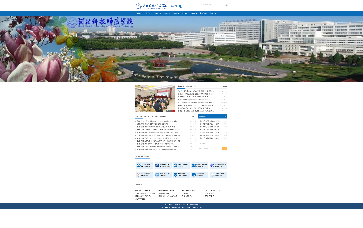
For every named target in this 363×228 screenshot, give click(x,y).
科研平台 (194, 13)
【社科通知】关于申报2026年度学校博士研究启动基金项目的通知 (166, 143)
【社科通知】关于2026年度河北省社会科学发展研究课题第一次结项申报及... (166, 146)
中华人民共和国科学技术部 (166, 190)
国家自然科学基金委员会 (142, 190)
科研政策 (167, 13)
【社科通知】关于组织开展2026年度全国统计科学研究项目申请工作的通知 (166, 129)
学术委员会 (203, 13)
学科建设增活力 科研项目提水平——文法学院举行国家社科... (202, 105)
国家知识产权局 (209, 195)
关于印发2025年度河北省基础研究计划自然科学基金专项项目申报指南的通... (166, 120)
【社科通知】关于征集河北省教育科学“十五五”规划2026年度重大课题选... (166, 132)
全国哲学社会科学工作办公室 (213, 190)
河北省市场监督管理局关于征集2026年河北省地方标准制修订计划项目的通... (166, 135)
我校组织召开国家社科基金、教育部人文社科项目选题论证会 (202, 110)
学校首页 (140, 13)
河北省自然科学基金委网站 (143, 195)
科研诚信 (176, 13)
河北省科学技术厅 (163, 192)
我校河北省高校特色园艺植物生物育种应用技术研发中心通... (202, 96)
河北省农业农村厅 (210, 192)
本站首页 (149, 13)
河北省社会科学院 (187, 195)
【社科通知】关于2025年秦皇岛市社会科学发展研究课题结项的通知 (166, 149)
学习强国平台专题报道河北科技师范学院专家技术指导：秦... (202, 93)
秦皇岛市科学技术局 (141, 198)
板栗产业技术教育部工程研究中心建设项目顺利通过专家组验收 (202, 102)
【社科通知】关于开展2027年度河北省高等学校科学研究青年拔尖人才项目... (166, 140)
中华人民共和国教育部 (188, 190)
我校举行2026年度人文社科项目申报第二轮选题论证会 (202, 107)
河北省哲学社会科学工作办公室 (167, 195)
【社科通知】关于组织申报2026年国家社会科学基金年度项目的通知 (166, 126)
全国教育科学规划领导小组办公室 (145, 192)
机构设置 (158, 13)
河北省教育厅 (185, 192)
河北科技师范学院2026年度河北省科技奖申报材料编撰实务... (202, 90)
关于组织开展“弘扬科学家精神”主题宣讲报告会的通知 (166, 123)
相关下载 (213, 13)
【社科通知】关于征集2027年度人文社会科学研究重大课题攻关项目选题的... (166, 137)
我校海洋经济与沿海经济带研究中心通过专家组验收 (202, 99)
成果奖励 (185, 13)
